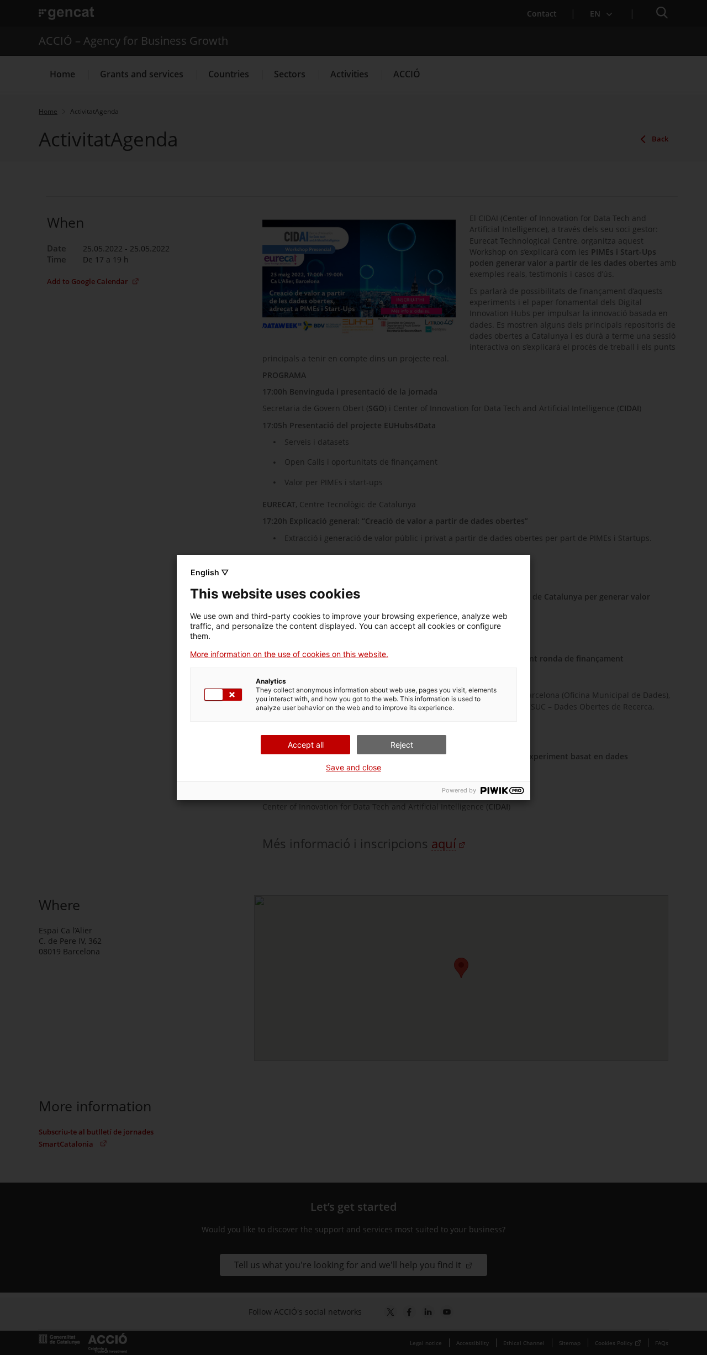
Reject (402, 744)
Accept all (306, 744)
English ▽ (210, 572)
